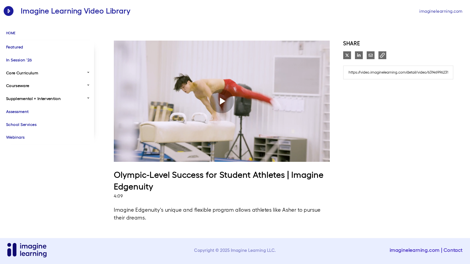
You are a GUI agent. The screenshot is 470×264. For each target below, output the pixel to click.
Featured (14, 47)
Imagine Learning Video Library (75, 11)
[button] (382, 55)
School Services (21, 124)
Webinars (15, 137)
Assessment (17, 111)
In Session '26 (19, 60)
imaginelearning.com (441, 11)
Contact (453, 250)
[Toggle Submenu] (88, 72)
